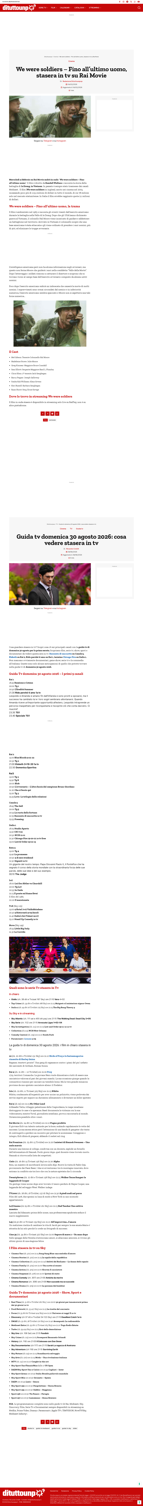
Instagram (61, 141)
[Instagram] (123, 2)
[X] (131, 2)
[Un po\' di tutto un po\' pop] (19, 7)
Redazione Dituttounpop (72, 81)
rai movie (52, 420)
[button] (139, 7)
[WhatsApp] (135, 2)
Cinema (55, 57)
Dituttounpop (48, 57)
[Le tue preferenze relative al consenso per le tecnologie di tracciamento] (139, 1502)
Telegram (47, 141)
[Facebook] (120, 2)
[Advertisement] (71, 30)
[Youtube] (138, 2)
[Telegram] (127, 2)
